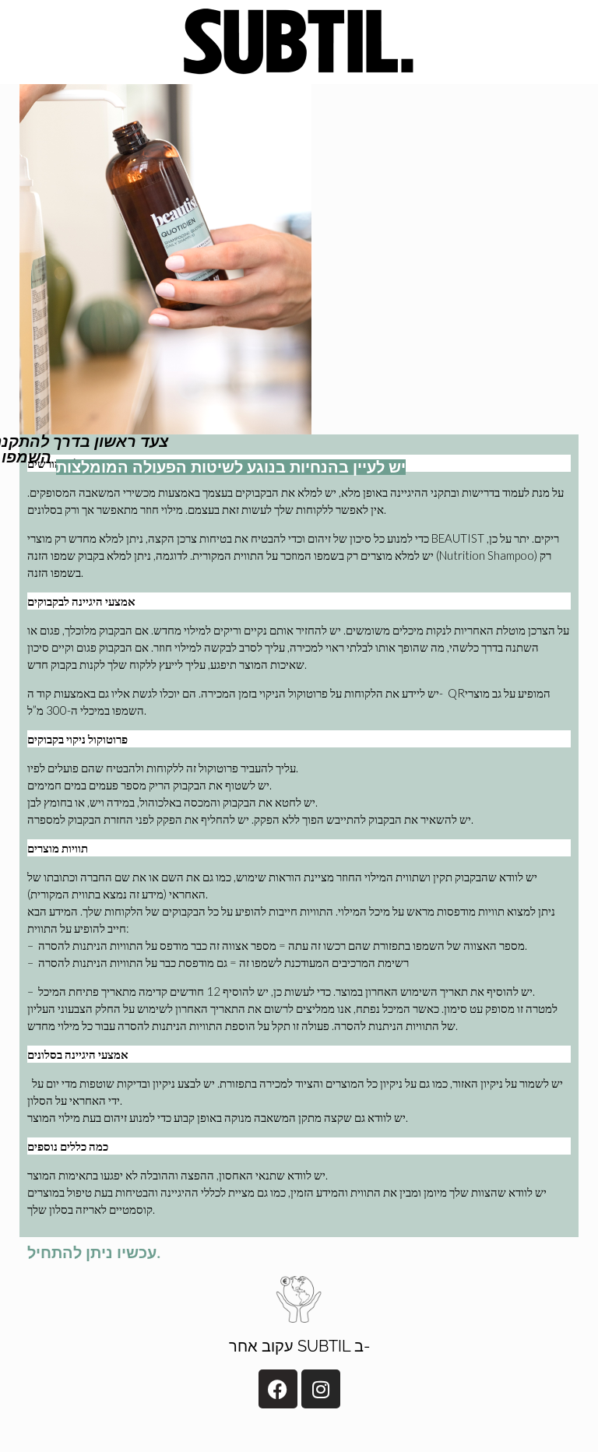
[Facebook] (278, 1388)
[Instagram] (320, 1388)
